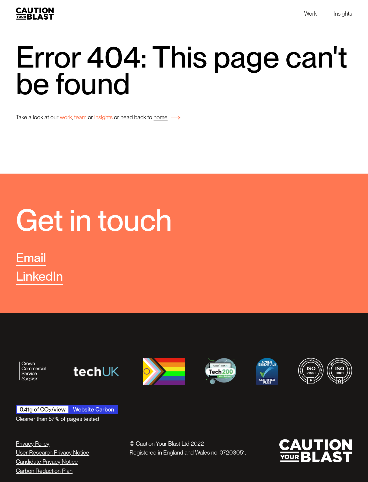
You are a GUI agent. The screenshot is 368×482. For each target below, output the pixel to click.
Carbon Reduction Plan (44, 470)
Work (310, 13)
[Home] (35, 14)
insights (103, 117)
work (66, 117)
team (80, 117)
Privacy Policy (32, 443)
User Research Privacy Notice (52, 452)
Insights (343, 13)
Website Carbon (93, 409)
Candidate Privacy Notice (47, 461)
